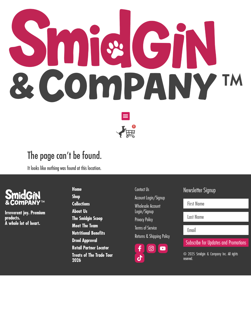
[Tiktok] (139, 257)
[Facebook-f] (139, 248)
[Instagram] (151, 248)
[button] (126, 116)
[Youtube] (162, 248)
